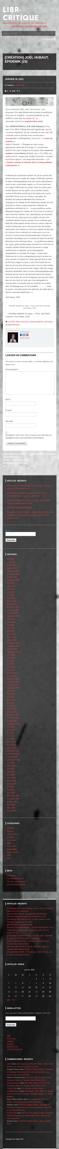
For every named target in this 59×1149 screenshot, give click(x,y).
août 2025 (11, 583)
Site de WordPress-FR (16, 885)
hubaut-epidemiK (36, 322)
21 (29, 992)
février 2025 (11, 601)
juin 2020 (10, 769)
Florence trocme (13, 1083)
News (9, 843)
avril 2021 (11, 739)
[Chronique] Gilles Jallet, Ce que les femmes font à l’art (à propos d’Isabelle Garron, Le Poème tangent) (30, 1094)
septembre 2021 (13, 724)
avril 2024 (11, 631)
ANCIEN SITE (12, 1047)
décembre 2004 (13, 796)
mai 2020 (10, 772)
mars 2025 (11, 598)
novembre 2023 (13, 646)
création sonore (13, 834)
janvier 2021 (11, 748)
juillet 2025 (11, 586)
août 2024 (11, 619)
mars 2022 (11, 706)
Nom (8, 399)
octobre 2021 (12, 721)
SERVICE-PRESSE (15, 1050)
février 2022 (11, 709)
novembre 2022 (13, 682)
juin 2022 (10, 697)
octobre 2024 (12, 613)
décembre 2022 (13, 679)
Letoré (9, 1064)
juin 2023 (10, 661)
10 (50, 983)
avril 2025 (11, 595)
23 (43, 992)
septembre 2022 (13, 688)
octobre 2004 (12, 802)
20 (23, 992)
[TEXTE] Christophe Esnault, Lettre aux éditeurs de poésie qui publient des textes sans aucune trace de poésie (30, 1115)
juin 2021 (10, 733)
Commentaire (12, 369)
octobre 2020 (12, 757)
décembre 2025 (13, 571)
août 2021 (11, 727)
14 (29, 987)
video (9, 858)
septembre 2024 (13, 616)
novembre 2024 (13, 610)
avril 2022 (11, 703)
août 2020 (11, 763)
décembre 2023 (13, 643)
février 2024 (11, 637)
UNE (22, 85)
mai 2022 (10, 700)
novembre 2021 (13, 718)
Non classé (11, 846)
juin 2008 (10, 790)
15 (36, 987)
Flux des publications (15, 879)
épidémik (9, 150)
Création (17, 85)
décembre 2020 (13, 751)
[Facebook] (55, 39)
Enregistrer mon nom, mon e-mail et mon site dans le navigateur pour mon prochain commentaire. (28, 436)
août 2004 (11, 805)
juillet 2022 (11, 694)
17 (50, 987)
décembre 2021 (13, 715)
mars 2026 (11, 562)
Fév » (14, 1000)
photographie (12, 849)
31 (50, 996)
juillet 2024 (11, 622)
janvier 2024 (11, 640)
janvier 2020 (11, 784)
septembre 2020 (13, 760)
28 (29, 996)
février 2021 (11, 745)
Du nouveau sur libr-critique (18, 944)
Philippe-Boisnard (12, 325)
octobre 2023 (12, 649)
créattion (10, 1041)
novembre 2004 (13, 799)
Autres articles (25, 338)
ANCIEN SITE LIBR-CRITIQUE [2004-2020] (29, 26)
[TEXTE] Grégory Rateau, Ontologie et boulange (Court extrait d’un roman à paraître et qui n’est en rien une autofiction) (30, 1072)
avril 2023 (11, 667)
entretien (10, 837)
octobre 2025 (12, 577)
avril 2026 (11, 559)
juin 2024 (10, 625)
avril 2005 (11, 793)
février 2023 (11, 673)
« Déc (7, 1000)
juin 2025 (10, 589)
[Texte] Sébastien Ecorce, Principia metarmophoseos (28, 941)
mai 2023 (10, 664)
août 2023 (11, 655)
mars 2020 (11, 778)
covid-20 (11, 322)
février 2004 (11, 811)
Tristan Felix (12, 1088)
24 (50, 992)
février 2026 (11, 565)
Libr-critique (21, 13)
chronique (11, 828)
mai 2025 (10, 592)
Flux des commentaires (16, 882)
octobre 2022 (12, 685)
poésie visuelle (13, 852)
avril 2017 (11, 787)
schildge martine (13, 1091)
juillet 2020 (11, 766)
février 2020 (11, 781)
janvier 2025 (11, 604)
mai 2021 (10, 736)
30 (43, 996)
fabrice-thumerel (22, 322)
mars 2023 (11, 670)
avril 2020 (11, 775)
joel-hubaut (48, 322)
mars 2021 (11, 742)
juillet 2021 (11, 730)
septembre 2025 (13, 580)
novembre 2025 (13, 574)
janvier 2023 (11, 676)
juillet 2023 (11, 658)
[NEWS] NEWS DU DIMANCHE (19, 508)
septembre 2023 (13, 652)
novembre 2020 (13, 754)
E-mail (8, 410)
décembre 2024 (13, 607)
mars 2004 (11, 808)
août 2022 (11, 691)
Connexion (11, 876)
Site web (9, 421)
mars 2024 (11, 634)
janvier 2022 (11, 712)
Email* (8, 531)
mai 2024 (10, 628)
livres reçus (11, 840)
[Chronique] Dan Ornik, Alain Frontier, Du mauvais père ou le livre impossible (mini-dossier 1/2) (15, 460)
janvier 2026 (11, 568)
